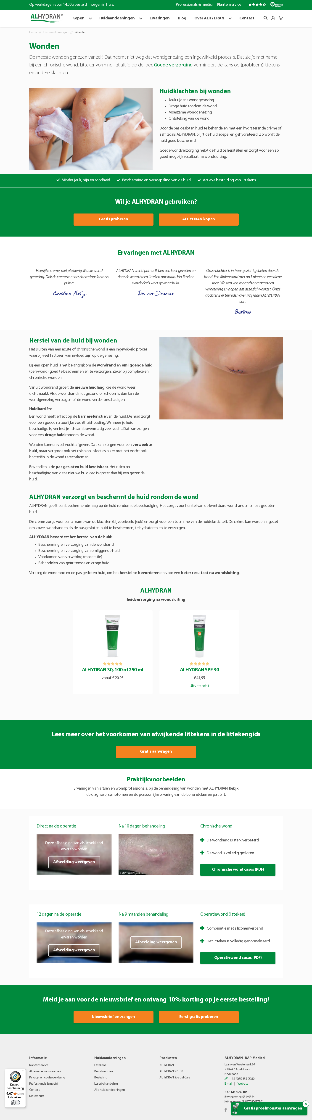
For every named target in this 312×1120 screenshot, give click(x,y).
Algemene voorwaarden (45, 1071)
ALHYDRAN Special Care (174, 1077)
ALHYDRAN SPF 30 (171, 1071)
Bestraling (100, 1077)
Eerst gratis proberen (198, 1017)
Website (243, 1084)
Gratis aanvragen (156, 752)
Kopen (78, 18)
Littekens (100, 1065)
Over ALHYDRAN (209, 18)
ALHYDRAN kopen (198, 219)
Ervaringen (159, 18)
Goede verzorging (173, 65)
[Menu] (23, 1071)
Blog (182, 18)
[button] (266, 18)
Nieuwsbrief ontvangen (113, 1017)
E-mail (228, 1084)
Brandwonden (103, 1071)
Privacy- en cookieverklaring (47, 1077)
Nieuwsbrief (36, 1096)
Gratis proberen (113, 219)
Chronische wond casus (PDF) (238, 870)
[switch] (15, 1102)
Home (33, 32)
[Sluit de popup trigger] (305, 1104)
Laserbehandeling (106, 1084)
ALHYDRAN (166, 1065)
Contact (246, 18)
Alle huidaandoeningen (109, 1090)
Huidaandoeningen (117, 18)
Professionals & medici (194, 5)
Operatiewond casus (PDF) (238, 958)
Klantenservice (229, 5)
